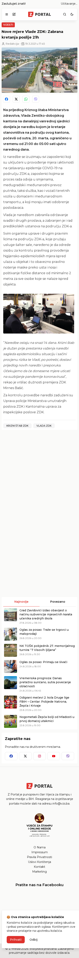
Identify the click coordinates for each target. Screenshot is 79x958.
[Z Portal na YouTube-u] (53, 756)
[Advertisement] (39, 472)
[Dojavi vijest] (14, 14)
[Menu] (6, 14)
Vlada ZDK (43, 425)
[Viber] (35, 99)
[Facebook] (6, 99)
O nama (40, 847)
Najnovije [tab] (21, 601)
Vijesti (8, 24)
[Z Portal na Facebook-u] (11, 756)
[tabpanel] (39, 668)
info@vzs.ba (60, 803)
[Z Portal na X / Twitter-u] (25, 756)
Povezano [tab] (57, 601)
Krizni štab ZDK (17, 425)
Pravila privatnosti (39, 857)
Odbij (33, 939)
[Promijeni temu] (72, 14)
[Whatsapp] (26, 99)
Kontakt (39, 867)
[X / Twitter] (16, 99)
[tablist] (39, 602)
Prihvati (15, 939)
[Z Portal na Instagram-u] (39, 756)
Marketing (39, 871)
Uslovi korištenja (39, 862)
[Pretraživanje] (64, 14)
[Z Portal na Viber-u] (68, 756)
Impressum (39, 852)
